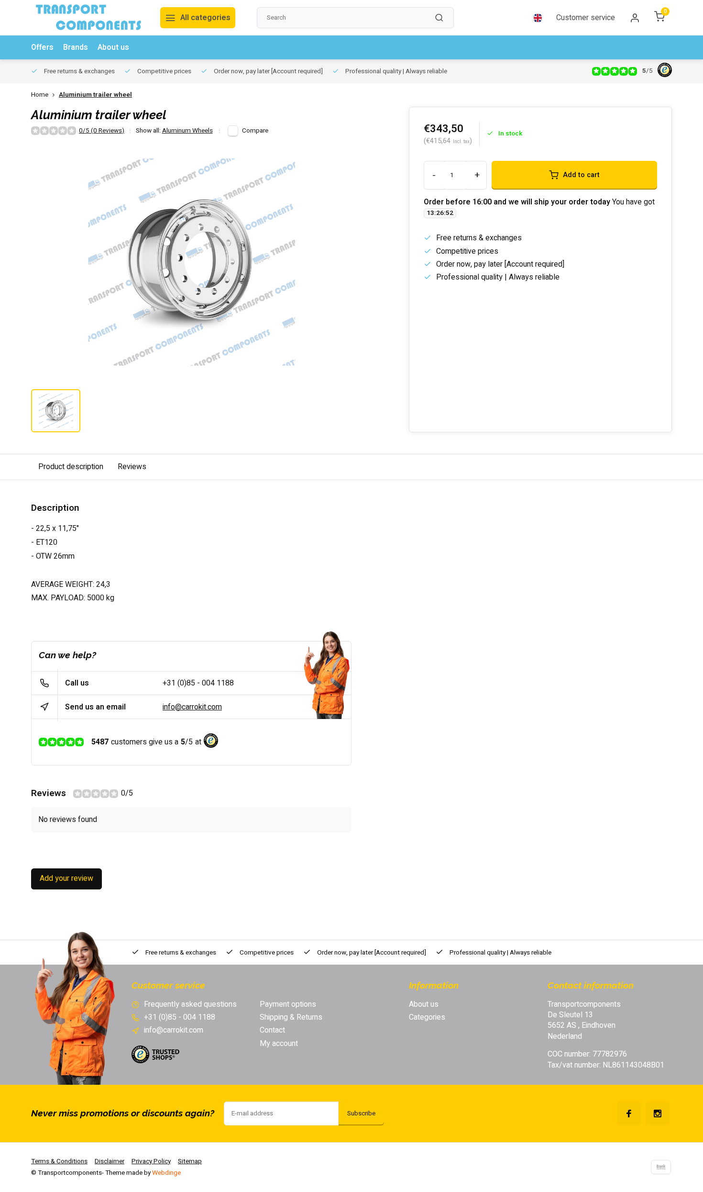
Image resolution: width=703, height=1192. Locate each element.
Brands (75, 47)
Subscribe (361, 1113)
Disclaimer (109, 1161)
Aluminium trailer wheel (95, 95)
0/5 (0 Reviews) (101, 130)
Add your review (66, 878)
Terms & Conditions (59, 1161)
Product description (70, 466)
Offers (42, 47)
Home (39, 95)
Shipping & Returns (291, 1017)
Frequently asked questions (190, 1004)
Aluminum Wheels (187, 130)
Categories (427, 1017)
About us (113, 47)
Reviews (132, 466)
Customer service (585, 17)
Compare (255, 130)
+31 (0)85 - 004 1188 (198, 683)
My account (279, 1043)
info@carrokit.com (192, 707)
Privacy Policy (151, 1161)
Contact (272, 1030)
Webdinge (166, 1173)
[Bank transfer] (661, 1167)
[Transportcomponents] (88, 17)
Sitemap (190, 1161)
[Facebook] (629, 1113)
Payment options (288, 1004)
